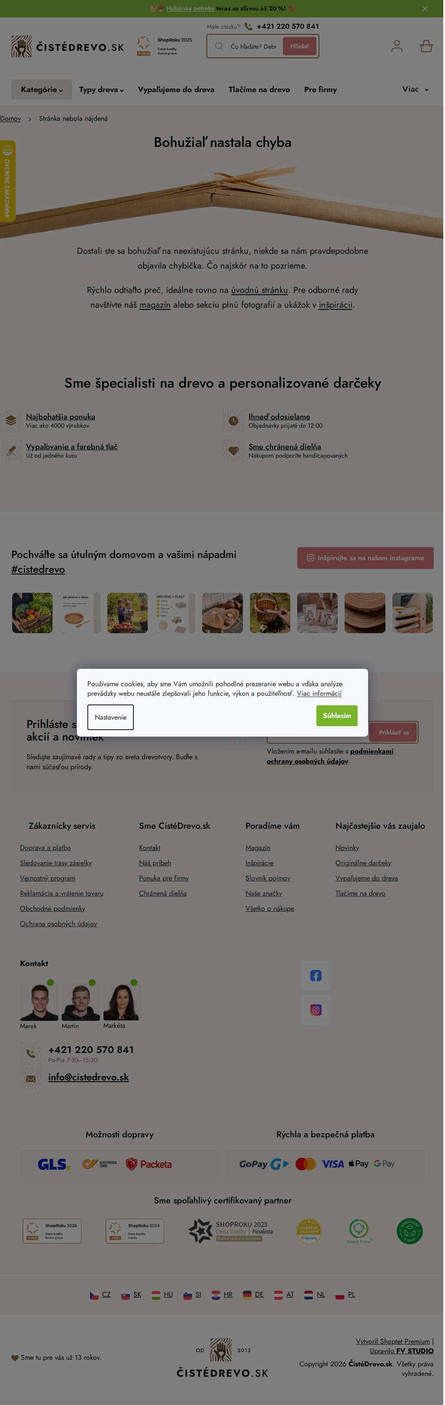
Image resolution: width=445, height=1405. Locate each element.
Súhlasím (334, 716)
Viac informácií (316, 693)
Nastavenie (107, 717)
